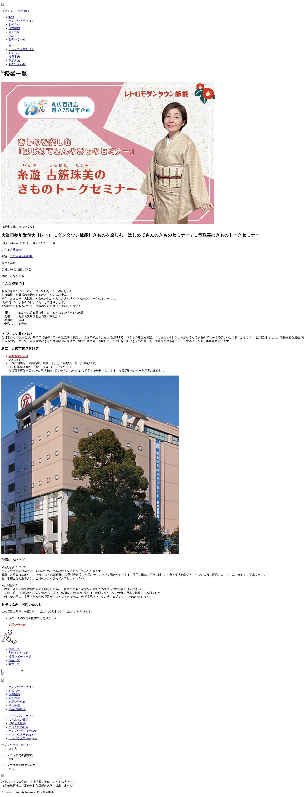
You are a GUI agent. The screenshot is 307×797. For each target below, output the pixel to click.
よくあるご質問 (18, 719)
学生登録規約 (17, 709)
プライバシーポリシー (23, 715)
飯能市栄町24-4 (18, 356)
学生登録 (23, 10)
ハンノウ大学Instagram (23, 738)
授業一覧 (14, 649)
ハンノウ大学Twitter (21, 734)
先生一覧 (14, 660)
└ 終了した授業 (18, 652)
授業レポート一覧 (20, 656)
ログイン (7, 10)
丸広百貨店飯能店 (21, 256)
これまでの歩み (18, 727)
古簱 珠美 (16, 249)
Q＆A (12, 35)
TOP (11, 17)
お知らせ (14, 24)
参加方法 (14, 31)
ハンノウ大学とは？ (21, 20)
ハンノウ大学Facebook (23, 730)
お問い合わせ (17, 39)
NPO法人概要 (17, 723)
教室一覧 (14, 664)
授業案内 (14, 28)
